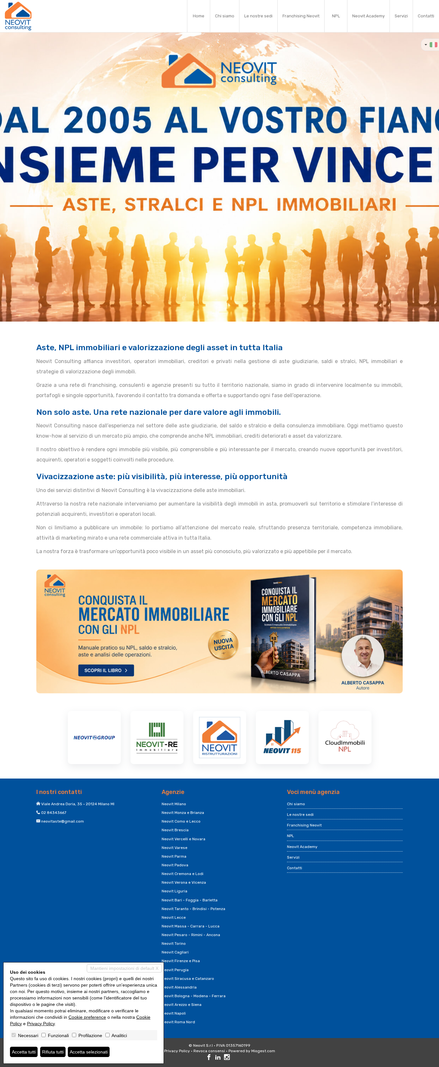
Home (198, 16)
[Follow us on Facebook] (209, 1058)
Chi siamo (224, 16)
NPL (336, 16)
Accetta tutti (24, 1051)
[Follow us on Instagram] (227, 1058)
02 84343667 (53, 812)
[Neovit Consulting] (18, 16)
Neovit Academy (368, 16)
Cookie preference (87, 1017)
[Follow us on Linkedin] (218, 1058)
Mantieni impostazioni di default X (124, 968)
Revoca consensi (209, 1051)
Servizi (401, 16)
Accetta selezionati (89, 1051)
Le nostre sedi (258, 16)
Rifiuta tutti (53, 1051)
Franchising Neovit (300, 16)
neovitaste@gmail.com (62, 821)
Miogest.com (263, 1051)
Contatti (426, 16)
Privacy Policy (177, 1051)
